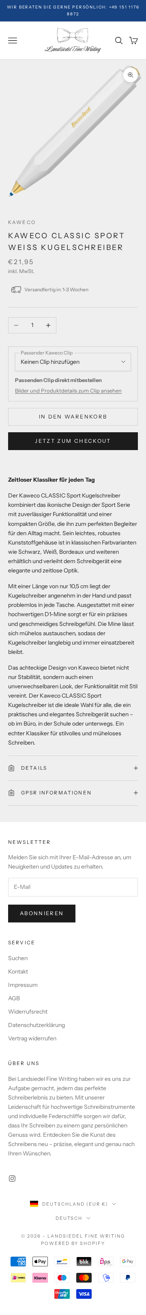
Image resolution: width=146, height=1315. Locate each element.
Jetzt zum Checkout (73, 441)
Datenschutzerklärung (36, 1025)
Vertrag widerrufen (32, 1038)
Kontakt (18, 971)
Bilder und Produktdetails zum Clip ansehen (68, 390)
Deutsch (69, 1218)
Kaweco (22, 222)
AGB (14, 998)
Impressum (23, 984)
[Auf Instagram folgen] (12, 1178)
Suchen (18, 958)
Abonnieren (42, 913)
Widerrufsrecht (27, 1011)
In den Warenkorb (73, 416)
